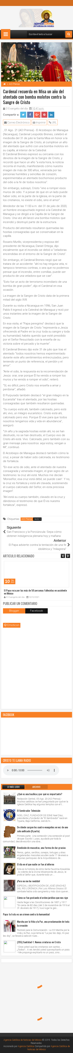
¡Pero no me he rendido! (28, 881)
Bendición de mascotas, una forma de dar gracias (41, 848)
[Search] (68, 34)
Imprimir (40, 122)
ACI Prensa (27, 519)
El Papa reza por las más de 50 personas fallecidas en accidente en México (35, 591)
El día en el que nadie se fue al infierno (35, 864)
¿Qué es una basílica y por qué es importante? (39, 794)
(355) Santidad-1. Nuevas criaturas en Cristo (39, 942)
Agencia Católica (26, 1046)
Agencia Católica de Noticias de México (23, 1040)
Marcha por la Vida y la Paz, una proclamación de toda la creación (43, 923)
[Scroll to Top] (67, 1047)
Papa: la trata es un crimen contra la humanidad (26, 914)
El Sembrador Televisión (28, 810)
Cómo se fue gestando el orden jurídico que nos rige (42, 898)
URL (54, 122)
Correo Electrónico (18, 122)
